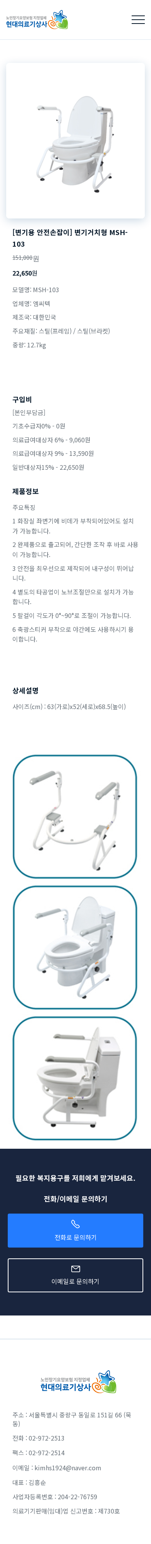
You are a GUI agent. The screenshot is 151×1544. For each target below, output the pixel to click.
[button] (138, 19)
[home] (34, 19)
